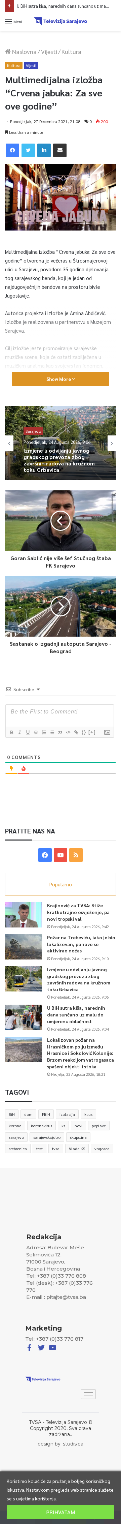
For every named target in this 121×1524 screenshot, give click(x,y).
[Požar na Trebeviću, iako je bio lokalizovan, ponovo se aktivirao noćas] (23, 946)
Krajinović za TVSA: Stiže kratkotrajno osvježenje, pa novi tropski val (78, 911)
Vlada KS (77, 1148)
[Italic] (19, 732)
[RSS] (76, 855)
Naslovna (24, 51)
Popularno (60, 884)
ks (63, 1125)
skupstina (78, 1137)
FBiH (46, 1114)
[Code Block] (68, 732)
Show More (59, 379)
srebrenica (18, 1148)
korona (15, 1125)
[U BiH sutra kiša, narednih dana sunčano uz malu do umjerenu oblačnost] (23, 1017)
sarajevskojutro (47, 1137)
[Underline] (28, 732)
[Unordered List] (52, 732)
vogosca (102, 1148)
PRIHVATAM (60, 1512)
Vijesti (49, 51)
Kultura (71, 51)
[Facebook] (12, 150)
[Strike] (36, 732)
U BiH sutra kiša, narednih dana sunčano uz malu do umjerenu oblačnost (76, 1014)
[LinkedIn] (44, 150)
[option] (60, 443)
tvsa (55, 1148)
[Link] (76, 732)
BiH (12, 1114)
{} (84, 732)
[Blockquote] (60, 732)
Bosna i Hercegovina (44, 437)
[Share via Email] (60, 150)
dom (28, 1114)
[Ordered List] (44, 732)
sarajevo (16, 1137)
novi (78, 1125)
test (39, 1148)
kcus (88, 1114)
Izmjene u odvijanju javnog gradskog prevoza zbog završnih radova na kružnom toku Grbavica (78, 979)
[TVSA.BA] (60, 21)
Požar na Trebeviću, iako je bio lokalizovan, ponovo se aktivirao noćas (81, 943)
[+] (92, 732)
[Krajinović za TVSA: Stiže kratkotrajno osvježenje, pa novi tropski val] (23, 914)
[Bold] (11, 732)
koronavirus (41, 1125)
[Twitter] (28, 150)
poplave (99, 1125)
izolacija (67, 1114)
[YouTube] (60, 855)
